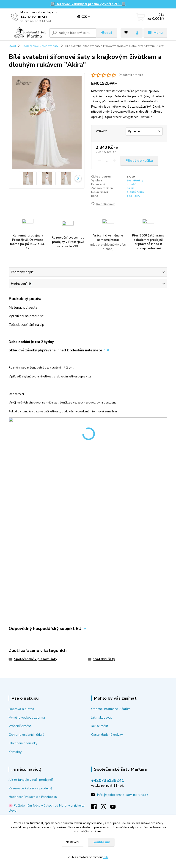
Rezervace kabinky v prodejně (30, 788)
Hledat (107, 32)
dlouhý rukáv (135, 192)
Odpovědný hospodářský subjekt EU (45, 629)
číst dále (146, 117)
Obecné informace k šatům (110, 709)
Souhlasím (101, 842)
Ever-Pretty (135, 180)
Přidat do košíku (139, 160)
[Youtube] (115, 808)
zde (105, 857)
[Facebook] (96, 808)
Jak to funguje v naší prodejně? (31, 780)
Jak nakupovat (101, 717)
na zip (131, 188)
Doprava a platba (21, 709)
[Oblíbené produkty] (126, 32)
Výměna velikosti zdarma (27, 717)
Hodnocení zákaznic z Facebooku (33, 797)
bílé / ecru (133, 196)
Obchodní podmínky (23, 743)
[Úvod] (27, 32)
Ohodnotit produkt (130, 75)
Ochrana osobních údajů (26, 735)
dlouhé (131, 184)
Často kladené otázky (107, 735)
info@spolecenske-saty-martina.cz (122, 795)
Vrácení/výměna (20, 726)
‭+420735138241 (33, 17)
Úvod (12, 46)
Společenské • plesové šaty (40, 46)
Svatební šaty (104, 659)
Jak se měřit (99, 726)
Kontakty (15, 752)
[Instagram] (105, 808)
